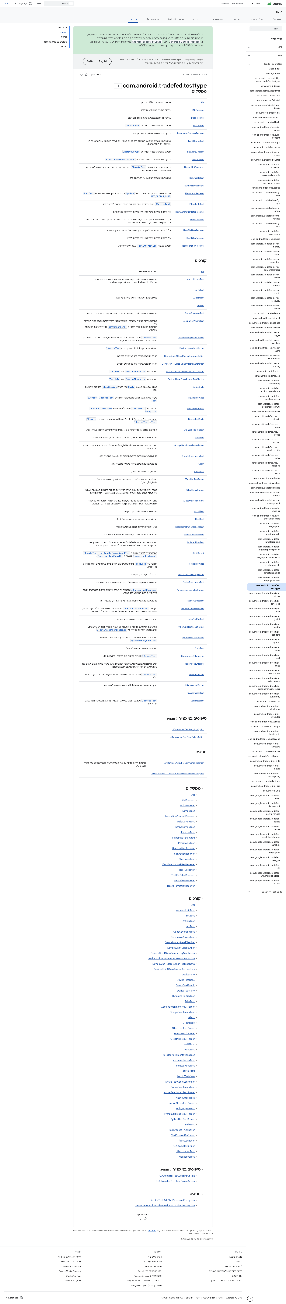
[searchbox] (266, 28)
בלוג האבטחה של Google (150, 1271)
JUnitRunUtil (198, 553)
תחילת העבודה (256, 19)
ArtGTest (199, 290)
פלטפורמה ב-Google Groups (148, 1276)
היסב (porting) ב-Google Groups (146, 1285)
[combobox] (59, 3)
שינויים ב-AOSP (148, 45)
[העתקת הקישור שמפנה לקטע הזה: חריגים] (193, 752)
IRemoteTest (198, 159)
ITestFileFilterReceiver (193, 230)
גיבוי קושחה (237, 1276)
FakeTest (199, 437)
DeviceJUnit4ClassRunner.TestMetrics (186, 379)
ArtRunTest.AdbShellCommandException (184, 763)
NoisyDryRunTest (196, 619)
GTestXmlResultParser (193, 500)
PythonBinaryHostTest (143, 640)
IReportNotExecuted (194, 167)
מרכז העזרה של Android (69, 1256)
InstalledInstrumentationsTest (189, 527)
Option (130, 193)
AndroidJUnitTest (195, 279)
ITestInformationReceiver (192, 245)
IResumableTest (196, 178)
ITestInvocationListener (120, 159)
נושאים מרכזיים (216, 19)
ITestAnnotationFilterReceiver (189, 212)
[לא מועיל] (81, 74)
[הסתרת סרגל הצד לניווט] (250, 1299)
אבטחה (236, 19)
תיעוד (279, 12)
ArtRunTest (198, 297)
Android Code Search (232, 3)
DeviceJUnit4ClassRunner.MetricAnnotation (183, 363)
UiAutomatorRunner (194, 685)
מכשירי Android (176, 19)
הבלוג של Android (153, 1266)
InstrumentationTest (194, 534)
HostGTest (199, 511)
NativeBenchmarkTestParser (190, 590)
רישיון (198, 1298)
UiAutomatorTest (196, 693)
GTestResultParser (195, 490)
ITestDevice (132, 125)
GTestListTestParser (194, 479)
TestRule (114, 371)
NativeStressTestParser (192, 608)
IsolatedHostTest (195, 542)
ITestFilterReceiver (195, 238)
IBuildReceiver (197, 118)
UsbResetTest (197, 700)
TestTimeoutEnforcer (193, 663)
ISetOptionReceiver (194, 193)
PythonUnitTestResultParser (190, 627)
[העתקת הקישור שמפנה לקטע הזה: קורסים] (192, 261)
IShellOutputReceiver (143, 590)
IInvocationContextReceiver (190, 133)
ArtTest (200, 305)
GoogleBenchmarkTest (193, 456)
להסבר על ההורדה (233, 1266)
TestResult (138, 408)
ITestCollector (197, 219)
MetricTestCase (196, 563)
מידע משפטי (209, 1298)
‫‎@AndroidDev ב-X (153, 1261)
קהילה (220, 1298)
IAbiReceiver (198, 110)
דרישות (239, 1261)
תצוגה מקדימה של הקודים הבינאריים (225, 1271)
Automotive (153, 19)
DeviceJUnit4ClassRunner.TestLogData (185, 371)
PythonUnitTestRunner (193, 637)
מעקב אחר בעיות (73, 1280)
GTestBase (199, 471)
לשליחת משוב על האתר (172, 1298)
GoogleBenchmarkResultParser (189, 445)
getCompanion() (117, 326)
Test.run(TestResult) (109, 556)
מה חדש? (277, 19)
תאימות (196, 19)
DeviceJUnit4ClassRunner (191, 348)
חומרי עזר (133, 19)
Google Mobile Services (70, 1271)
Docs (257, 3)
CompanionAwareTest (193, 321)
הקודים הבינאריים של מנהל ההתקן (226, 1280)
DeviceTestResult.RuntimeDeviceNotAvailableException (177, 773)
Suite (131, 387)
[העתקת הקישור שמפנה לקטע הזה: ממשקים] (189, 91)
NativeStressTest (196, 600)
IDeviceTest (198, 125)
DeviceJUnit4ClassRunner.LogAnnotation (184, 356)
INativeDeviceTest (195, 151)
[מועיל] (86, 74)
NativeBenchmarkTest (193, 582)
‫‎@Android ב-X (155, 1256)
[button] (268, 47)
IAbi (202, 102)
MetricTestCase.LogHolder (191, 574)
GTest (201, 463)
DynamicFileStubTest (194, 430)
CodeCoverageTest (194, 313)
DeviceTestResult (195, 408)
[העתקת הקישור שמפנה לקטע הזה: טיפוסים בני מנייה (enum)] (162, 719)
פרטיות (189, 1298)
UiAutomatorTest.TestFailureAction (187, 737)
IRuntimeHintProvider (194, 185)
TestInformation (146, 245)
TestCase (141, 563)
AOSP (204, 74)
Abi (202, 271)
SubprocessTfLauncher (192, 656)
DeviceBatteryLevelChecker (191, 337)
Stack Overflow (73, 1276)
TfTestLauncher (196, 674)
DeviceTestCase (196, 397)
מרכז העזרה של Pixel (71, 1261)
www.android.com (72, 1266)
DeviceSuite (198, 387)
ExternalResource (135, 371)
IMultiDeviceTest (196, 141)
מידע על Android (234, 1298)
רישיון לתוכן (151, 1230)
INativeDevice (131, 151)
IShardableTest (196, 204)
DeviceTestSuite (196, 419)
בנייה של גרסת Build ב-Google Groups (144, 1280)
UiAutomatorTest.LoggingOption (188, 729)
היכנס (6, 3)
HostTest (199, 519)
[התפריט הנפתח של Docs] (251, 3)
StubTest (199, 648)
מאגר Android (235, 1256)
